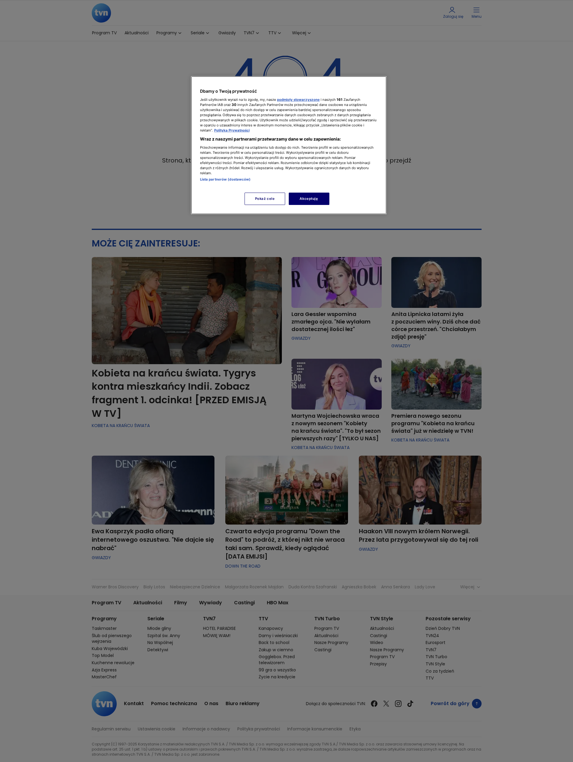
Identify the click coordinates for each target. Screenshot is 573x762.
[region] (289, 145)
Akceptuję (309, 199)
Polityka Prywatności (232, 130)
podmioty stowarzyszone (298, 100)
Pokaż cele (265, 199)
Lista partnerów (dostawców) (225, 179)
